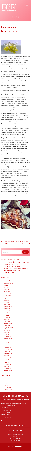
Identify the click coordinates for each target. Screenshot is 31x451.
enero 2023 (7, 291)
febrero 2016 (7, 347)
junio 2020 (6, 315)
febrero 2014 (7, 364)
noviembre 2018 (8, 323)
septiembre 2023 (8, 283)
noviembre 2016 (8, 338)
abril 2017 (6, 332)
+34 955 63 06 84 (6, 418)
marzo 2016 (7, 345)
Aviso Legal (15, 436)
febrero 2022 (7, 302)
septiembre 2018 (8, 328)
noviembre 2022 (8, 293)
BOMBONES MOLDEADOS (11, 273)
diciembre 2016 (8, 336)
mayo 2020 (7, 317)
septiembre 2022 (8, 298)
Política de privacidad (15, 438)
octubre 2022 (7, 296)
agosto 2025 (7, 281)
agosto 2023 (7, 285)
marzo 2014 (7, 362)
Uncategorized (12, 236)
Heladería (6, 379)
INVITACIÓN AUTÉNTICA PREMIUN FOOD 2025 (16, 262)
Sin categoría (7, 387)
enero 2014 (7, 366)
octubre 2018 (7, 326)
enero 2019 (7, 321)
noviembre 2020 (8, 306)
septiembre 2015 (8, 353)
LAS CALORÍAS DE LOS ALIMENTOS (13, 266)
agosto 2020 (7, 311)
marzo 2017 (7, 334)
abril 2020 (6, 319)
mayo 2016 (7, 340)
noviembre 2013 (8, 370)
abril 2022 (6, 300)
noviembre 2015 (8, 349)
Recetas (6, 385)
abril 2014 (6, 360)
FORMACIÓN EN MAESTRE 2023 (12, 264)
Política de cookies (15, 440)
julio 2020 (6, 313)
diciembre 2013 (8, 368)
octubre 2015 (7, 351)
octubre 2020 (7, 308)
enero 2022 (7, 304)
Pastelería (6, 383)
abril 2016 (6, 343)
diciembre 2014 (8, 358)
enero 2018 (7, 330)
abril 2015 (6, 355)
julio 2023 (6, 287)
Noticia (6, 381)
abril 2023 (6, 289)
